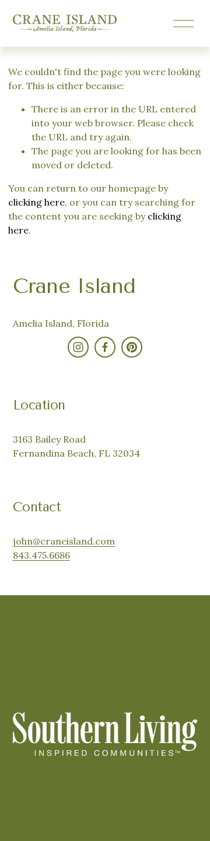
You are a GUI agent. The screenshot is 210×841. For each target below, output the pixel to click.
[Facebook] (105, 347)
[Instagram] (78, 347)
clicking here (36, 202)
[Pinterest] (131, 347)
